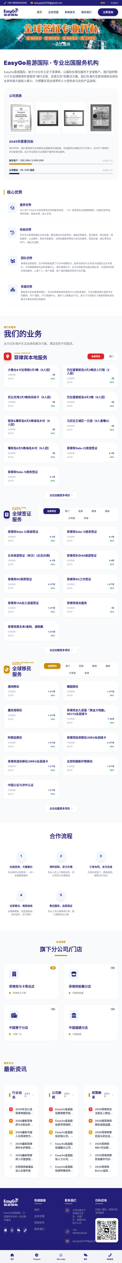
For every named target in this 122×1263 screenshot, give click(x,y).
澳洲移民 (13, 686)
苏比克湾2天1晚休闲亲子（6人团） (30, 397)
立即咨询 (108, 12)
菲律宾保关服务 (77, 603)
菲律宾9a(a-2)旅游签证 (82, 448)
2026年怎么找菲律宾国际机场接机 (24, 1113)
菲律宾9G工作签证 (79, 579)
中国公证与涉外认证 (21, 785)
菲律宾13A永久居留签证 (23, 603)
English (114, 2)
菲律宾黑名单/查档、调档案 (25, 626)
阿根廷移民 (15, 737)
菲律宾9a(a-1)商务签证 (23, 472)
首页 (39, 12)
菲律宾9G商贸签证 (20, 579)
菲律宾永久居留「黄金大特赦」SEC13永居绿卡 (87, 712)
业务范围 (53, 12)
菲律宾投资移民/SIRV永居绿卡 (86, 737)
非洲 (86, 518)
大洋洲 (71, 518)
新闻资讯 (70, 12)
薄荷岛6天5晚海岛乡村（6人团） (29, 448)
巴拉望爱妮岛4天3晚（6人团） (87, 397)
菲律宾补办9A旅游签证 (82, 555)
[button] (57, 42)
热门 (111, 356)
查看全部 (27, 1094)
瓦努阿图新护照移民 (80, 761)
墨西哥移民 (15, 710)
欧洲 (94, 511)
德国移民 (72, 686)
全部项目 (95, 356)
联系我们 (86, 12)
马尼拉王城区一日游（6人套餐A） (89, 421)
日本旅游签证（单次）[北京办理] (29, 555)
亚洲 (80, 511)
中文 (103, 2)
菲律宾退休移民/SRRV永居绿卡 (28, 761)
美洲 (107, 511)
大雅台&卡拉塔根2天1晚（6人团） (30, 370)
